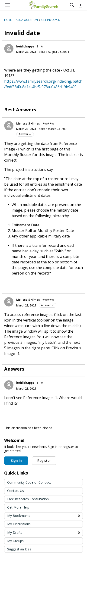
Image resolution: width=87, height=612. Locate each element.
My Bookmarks (43, 515)
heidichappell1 (27, 46)
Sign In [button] (16, 460)
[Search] (72, 5)
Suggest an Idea (19, 549)
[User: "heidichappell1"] (8, 48)
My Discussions (19, 524)
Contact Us (15, 490)
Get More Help (18, 507)
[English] (43, 5)
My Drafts (43, 532)
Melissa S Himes (28, 123)
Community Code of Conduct (29, 482)
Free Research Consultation (28, 499)
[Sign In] (80, 5)
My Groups (15, 541)
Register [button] (44, 460)
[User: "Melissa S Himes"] (8, 125)
